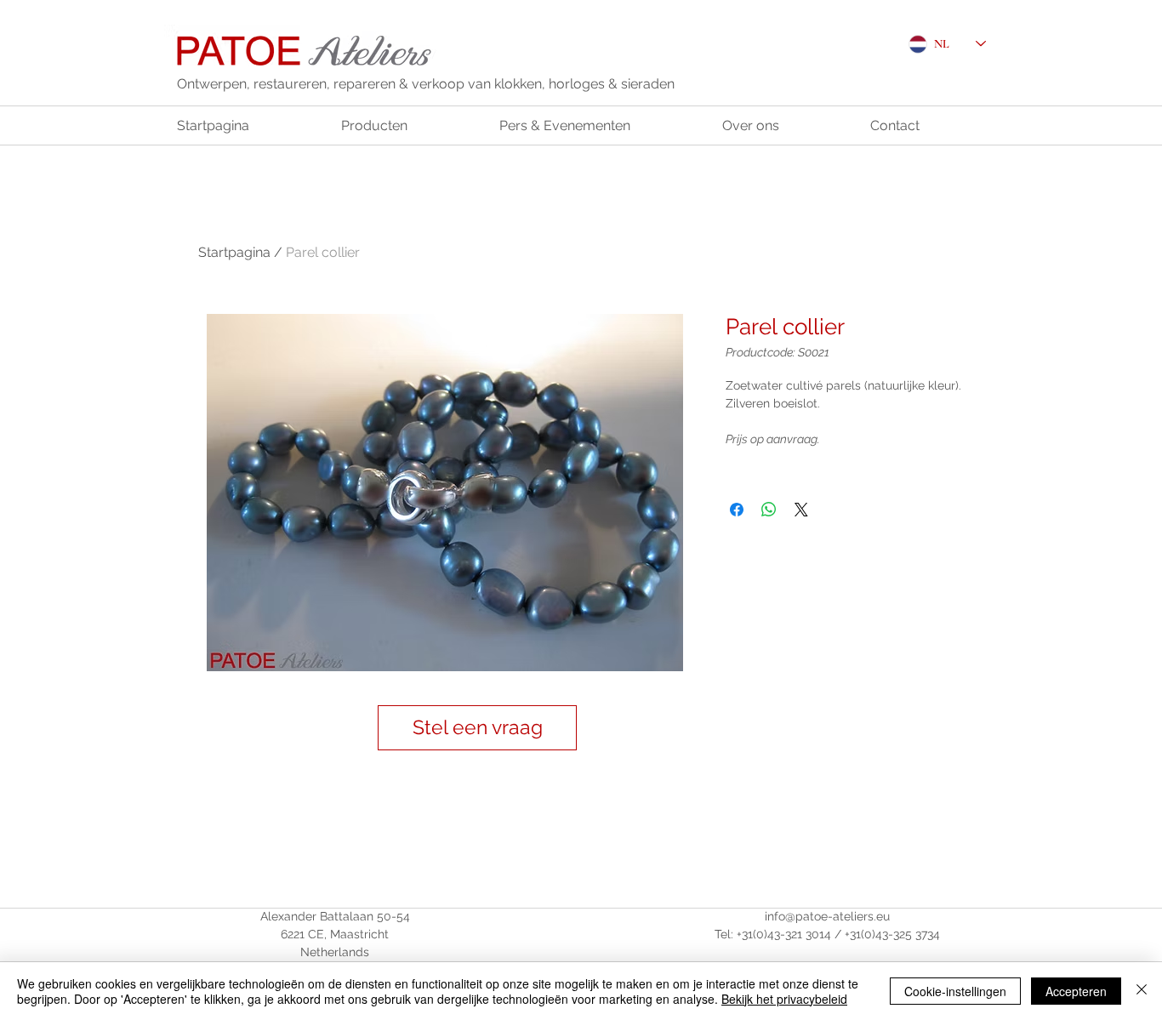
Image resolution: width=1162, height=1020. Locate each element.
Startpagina (234, 252)
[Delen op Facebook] (736, 509)
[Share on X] (801, 509)
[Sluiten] (1141, 991)
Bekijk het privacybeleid (784, 998)
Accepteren (1076, 991)
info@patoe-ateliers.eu (827, 916)
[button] (477, 727)
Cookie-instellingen (955, 991)
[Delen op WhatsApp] (769, 509)
